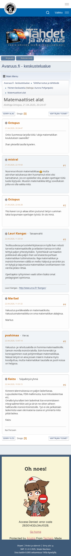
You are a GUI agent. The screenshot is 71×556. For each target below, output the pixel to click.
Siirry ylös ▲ (48, 545)
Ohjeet (20, 545)
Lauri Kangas (17, 233)
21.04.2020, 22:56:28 (14, 204)
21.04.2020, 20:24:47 (14, 128)
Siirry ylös (8, 438)
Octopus (14, 123)
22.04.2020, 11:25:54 (14, 238)
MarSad (13, 298)
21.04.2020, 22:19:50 (14, 164)
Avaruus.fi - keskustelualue (26, 66)
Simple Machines (44, 549)
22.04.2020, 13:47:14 (14, 340)
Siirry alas (8, 113)
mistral (13, 159)
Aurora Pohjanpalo (43, 87)
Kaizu (12, 379)
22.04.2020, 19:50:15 (14, 384)
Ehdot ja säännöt (32, 545)
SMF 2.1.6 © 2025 (28, 549)
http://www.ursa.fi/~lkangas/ (32, 287)
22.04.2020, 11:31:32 (14, 303)
